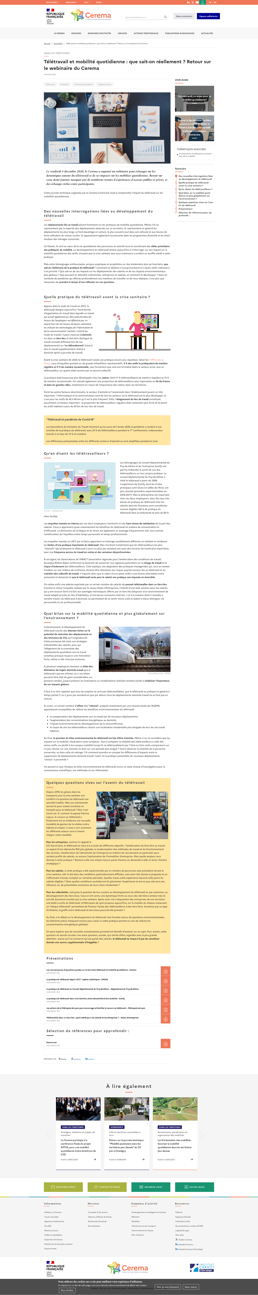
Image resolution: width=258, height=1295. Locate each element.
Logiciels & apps (182, 1230)
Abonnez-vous (153, 1187)
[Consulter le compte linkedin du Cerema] (188, 2)
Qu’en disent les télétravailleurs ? (195, 189)
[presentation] (48, 1135)
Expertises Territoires (53, 1239)
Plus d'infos (67, 1290)
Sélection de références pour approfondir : (195, 214)
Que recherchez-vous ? (136, 17)
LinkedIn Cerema (185, 1244)
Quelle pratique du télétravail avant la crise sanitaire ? (194, 184)
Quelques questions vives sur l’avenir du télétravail (196, 204)
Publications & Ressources (179, 33)
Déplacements (105, 84)
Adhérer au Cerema (52, 1212)
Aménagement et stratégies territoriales (149, 1212)
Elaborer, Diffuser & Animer (100, 1216)
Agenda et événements (54, 1221)
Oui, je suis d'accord (168, 1286)
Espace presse (50, 1248)
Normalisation (94, 1226)
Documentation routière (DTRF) (189, 1226)
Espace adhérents (208, 16)
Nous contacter (184, 16)
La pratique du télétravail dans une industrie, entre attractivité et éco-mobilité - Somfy (85, 998)
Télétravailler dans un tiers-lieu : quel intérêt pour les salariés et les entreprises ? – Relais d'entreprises (92, 1017)
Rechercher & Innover (97, 1221)
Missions (76, 33)
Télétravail (50, 84)
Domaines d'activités (99, 33)
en (215, 2)
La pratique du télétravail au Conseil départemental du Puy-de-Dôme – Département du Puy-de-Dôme (92, 989)
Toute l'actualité (51, 1216)
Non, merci (191, 1286)
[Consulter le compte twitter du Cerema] (192, 2)
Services (122, 33)
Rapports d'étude (183, 1216)
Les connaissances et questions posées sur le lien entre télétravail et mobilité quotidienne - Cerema (91, 970)
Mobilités (65, 84)
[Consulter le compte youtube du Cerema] (197, 2)
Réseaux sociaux (51, 1230)
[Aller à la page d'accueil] (89, 13)
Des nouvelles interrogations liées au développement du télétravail (196, 177)
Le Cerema (59, 33)
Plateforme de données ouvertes (58, 1244)
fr (210, 2)
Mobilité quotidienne (84, 84)
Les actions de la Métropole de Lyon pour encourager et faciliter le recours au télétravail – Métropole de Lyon (95, 1008)
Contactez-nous (109, 1187)
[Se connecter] (202, 2)
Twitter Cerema (185, 1239)
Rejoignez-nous (66, 1187)
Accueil (47, 43)
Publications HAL (182, 1221)
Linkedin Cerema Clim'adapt (190, 1249)
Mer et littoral (138, 1235)
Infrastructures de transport (144, 1226)
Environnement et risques (142, 1230)
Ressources (71, 2)
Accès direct (52, 2)
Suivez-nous (197, 1187)
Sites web (179, 1235)
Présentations (185, 208)
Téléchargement (165, 971)
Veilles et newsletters (53, 1235)
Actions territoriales (146, 33)
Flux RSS (47, 1226)
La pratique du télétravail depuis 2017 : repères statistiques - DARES (77, 979)
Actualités (207, 33)
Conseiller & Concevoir (98, 1212)
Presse (99, 2)
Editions (178, 1212)
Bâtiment (135, 1216)
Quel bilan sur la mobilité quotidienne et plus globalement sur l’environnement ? (195, 195)
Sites (86, 2)
